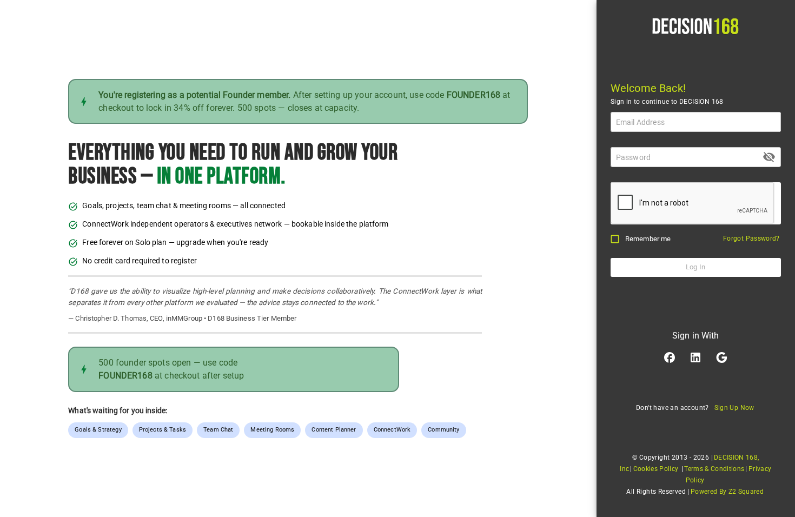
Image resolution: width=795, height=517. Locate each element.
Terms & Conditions (714, 469)
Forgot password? (751, 238)
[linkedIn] (695, 357)
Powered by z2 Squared (727, 491)
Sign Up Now (734, 408)
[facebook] (669, 357)
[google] (721, 357)
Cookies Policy (656, 469)
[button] (669, 357)
